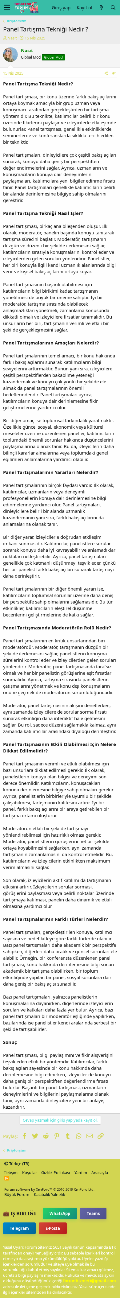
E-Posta (53, 1228)
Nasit (12, 38)
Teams (93, 1213)
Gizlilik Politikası (55, 1172)
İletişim (11, 1172)
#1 (114, 73)
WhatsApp (60, 1213)
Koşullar (29, 1172)
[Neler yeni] (101, 7)
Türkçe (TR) (18, 1163)
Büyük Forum (16, 1194)
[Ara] (113, 7)
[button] (7, 7)
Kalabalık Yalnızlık (49, 1194)
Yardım (80, 1172)
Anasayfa (99, 1172)
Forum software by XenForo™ (49, 1189)
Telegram (19, 1228)
